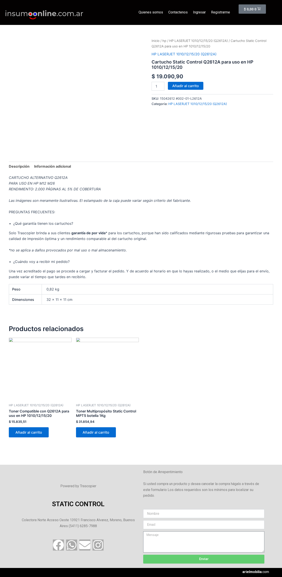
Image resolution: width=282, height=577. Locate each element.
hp (164, 41)
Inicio (156, 41)
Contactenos (178, 12)
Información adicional (52, 166)
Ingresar (199, 12)
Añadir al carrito (185, 86)
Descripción (19, 166)
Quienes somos (151, 12)
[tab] (19, 166)
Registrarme (220, 12)
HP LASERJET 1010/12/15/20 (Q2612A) (198, 41)
